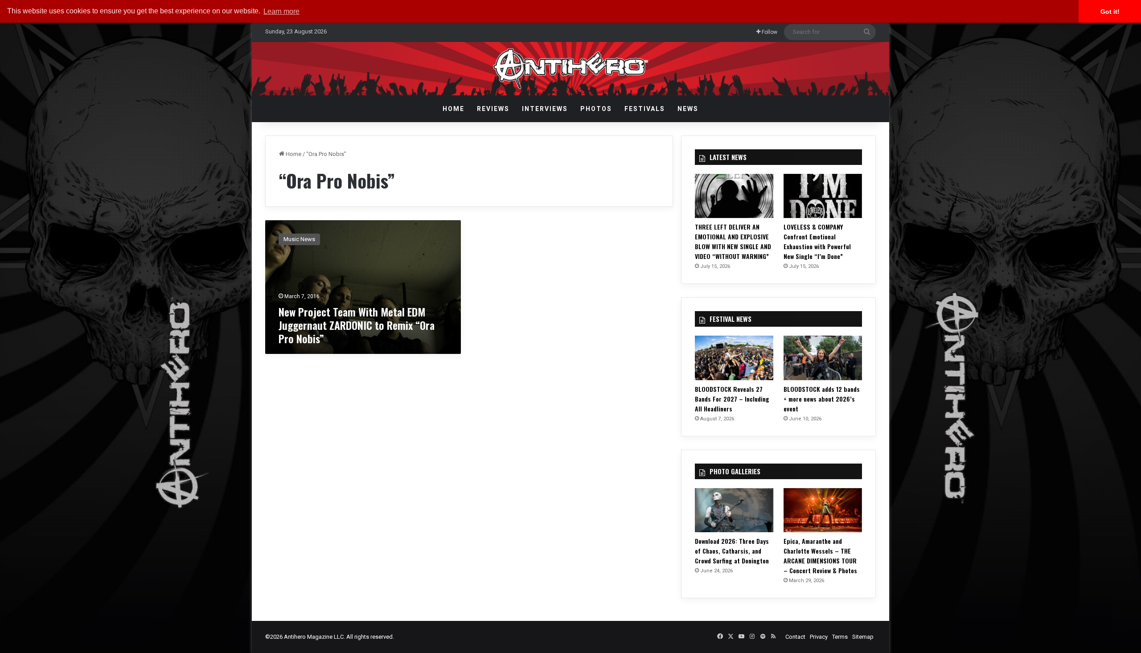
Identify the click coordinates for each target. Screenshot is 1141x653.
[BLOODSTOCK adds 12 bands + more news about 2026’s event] (823, 358)
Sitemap (863, 636)
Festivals (644, 108)
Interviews (545, 108)
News (687, 108)
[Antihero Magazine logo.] (570, 68)
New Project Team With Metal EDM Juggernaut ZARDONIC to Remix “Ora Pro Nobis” (357, 325)
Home (453, 108)
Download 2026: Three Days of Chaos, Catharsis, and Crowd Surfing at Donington (732, 550)
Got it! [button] (1110, 11)
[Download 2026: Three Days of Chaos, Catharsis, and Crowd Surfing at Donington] (734, 510)
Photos (596, 108)
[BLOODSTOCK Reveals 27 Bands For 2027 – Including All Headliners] (734, 358)
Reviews (493, 108)
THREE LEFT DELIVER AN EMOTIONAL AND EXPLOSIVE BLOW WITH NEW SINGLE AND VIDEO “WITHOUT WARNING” (733, 241)
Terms (840, 636)
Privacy (819, 636)
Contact (795, 636)
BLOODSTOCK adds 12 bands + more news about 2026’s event (822, 398)
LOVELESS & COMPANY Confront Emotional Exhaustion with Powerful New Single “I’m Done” (817, 241)
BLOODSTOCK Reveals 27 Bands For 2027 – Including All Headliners (732, 398)
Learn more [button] (281, 11)
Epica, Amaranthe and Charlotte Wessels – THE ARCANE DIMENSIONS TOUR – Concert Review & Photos (820, 555)
